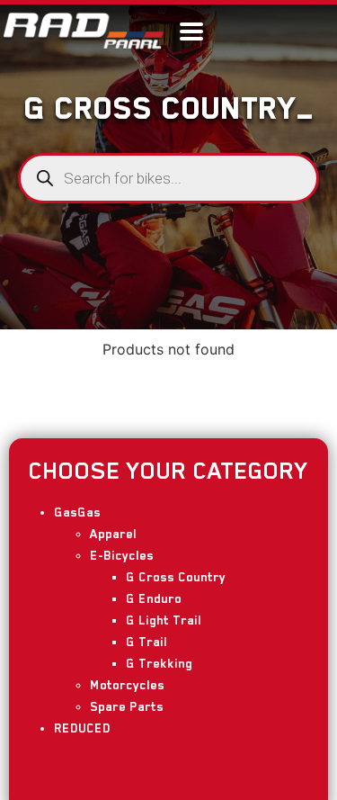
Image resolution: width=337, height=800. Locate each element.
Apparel (113, 533)
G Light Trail (163, 620)
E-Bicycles (122, 555)
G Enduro (154, 598)
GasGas (77, 512)
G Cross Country (176, 577)
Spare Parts (127, 706)
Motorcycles (127, 685)
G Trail (146, 641)
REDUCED (82, 728)
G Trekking (159, 663)
